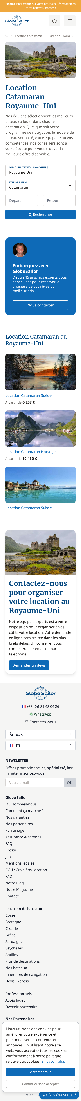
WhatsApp (43, 714)
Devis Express (17, 980)
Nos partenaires (19, 823)
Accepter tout (40, 1072)
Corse (10, 915)
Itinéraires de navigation (26, 974)
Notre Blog (14, 882)
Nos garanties (17, 817)
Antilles (11, 954)
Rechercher (42, 214)
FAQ (8, 843)
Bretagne (13, 921)
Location (39, 869)
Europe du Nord (59, 36)
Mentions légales (19, 863)
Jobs (9, 856)
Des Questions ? (62, 1094)
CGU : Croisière (18, 869)
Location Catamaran (28, 36)
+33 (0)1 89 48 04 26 (43, 706)
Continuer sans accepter (40, 1084)
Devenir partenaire (21, 1006)
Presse (11, 850)
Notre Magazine (19, 889)
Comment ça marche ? (24, 810)
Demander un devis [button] (29, 665)
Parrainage (14, 830)
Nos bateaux (16, 967)
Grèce (10, 934)
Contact (12, 896)
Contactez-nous (42, 721)
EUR (19, 734)
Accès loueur (16, 1000)
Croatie (11, 928)
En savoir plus (53, 1061)
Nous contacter (40, 305)
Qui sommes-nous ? (22, 804)
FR (18, 745)
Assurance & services (23, 836)
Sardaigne (14, 941)
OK (69, 782)
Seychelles (14, 948)
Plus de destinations (22, 961)
